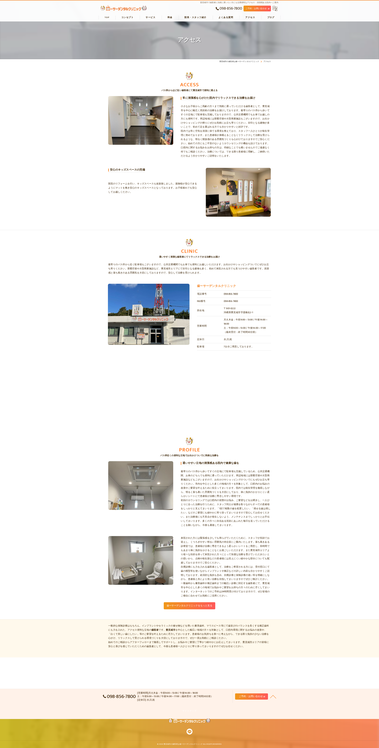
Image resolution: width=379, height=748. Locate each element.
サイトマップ (189, 710)
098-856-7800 (231, 294)
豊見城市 (247, 642)
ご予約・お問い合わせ (256, 8)
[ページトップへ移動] (273, 696)
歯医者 (150, 646)
